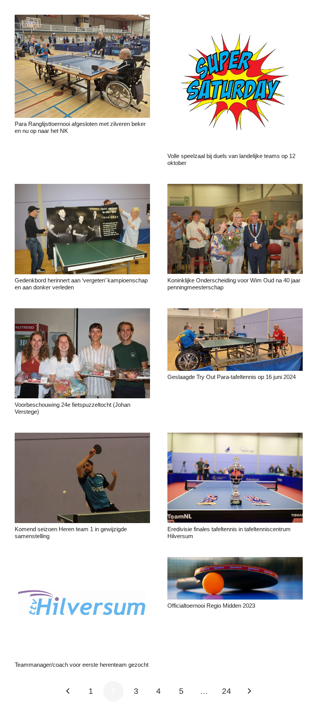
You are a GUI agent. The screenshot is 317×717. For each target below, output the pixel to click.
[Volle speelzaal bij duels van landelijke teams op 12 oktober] (235, 20)
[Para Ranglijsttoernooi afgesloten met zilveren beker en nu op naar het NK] (82, 20)
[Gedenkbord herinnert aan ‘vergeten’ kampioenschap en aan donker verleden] (82, 189)
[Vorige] (68, 691)
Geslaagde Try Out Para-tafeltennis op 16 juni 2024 (231, 377)
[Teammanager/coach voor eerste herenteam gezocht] (82, 562)
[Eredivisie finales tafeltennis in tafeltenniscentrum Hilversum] (235, 438)
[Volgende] (249, 691)
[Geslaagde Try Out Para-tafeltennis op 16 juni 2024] (235, 313)
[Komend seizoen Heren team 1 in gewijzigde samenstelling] (82, 438)
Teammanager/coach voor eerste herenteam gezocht (81, 664)
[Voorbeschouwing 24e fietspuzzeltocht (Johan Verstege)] (82, 313)
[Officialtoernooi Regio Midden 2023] (235, 562)
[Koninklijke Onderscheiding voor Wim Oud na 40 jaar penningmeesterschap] (235, 189)
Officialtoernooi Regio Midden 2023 (211, 605)
